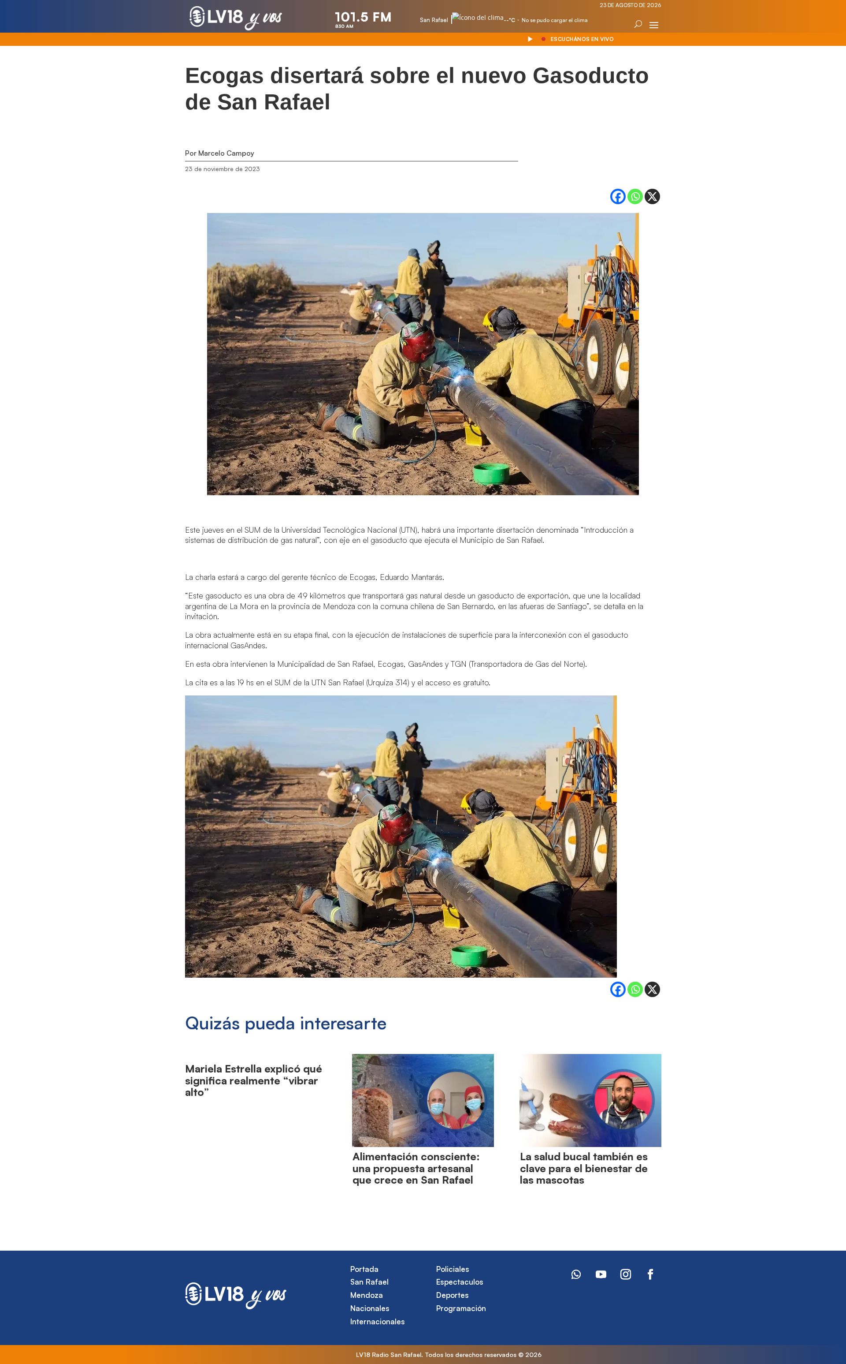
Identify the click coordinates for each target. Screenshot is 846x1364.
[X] (652, 196)
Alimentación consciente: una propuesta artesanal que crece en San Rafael (416, 1168)
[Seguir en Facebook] (650, 1274)
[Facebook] (618, 196)
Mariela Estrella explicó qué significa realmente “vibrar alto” (253, 1080)
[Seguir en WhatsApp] (576, 1274)
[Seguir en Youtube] (601, 1274)
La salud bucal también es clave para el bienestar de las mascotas (584, 1168)
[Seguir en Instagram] (625, 1274)
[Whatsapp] (635, 196)
